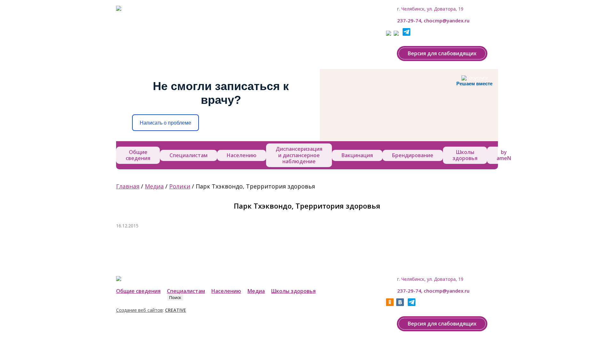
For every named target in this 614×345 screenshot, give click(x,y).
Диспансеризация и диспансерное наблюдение (299, 155)
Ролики (179, 186)
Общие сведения (138, 155)
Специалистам (188, 155)
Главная (127, 186)
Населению (241, 155)
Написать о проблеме (165, 123)
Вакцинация (357, 155)
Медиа (154, 186)
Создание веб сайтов (139, 310)
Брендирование (412, 155)
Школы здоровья (465, 155)
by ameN (504, 155)
